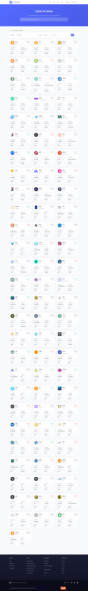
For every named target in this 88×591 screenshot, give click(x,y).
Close (63, 588)
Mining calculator (30, 561)
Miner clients (11, 566)
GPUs (54, 2)
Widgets (46, 573)
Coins (50, 2)
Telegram (71, 583)
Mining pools (11, 568)
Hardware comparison (48, 566)
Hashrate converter (30, 563)
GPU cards (46, 563)
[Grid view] (72, 35)
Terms (63, 570)
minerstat (14, 2)
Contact (67, 2)
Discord (77, 583)
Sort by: (40, 35)
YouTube (74, 583)
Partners (63, 566)
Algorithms (11, 563)
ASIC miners (46, 561)
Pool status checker (30, 568)
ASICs (58, 2)
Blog (62, 563)
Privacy (63, 573)
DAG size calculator (30, 570)
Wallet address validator (31, 566)
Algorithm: (13, 35)
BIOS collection (30, 573)
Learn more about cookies (41, 588)
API (44, 575)
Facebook (68, 583)
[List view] (75, 35)
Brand (63, 568)
